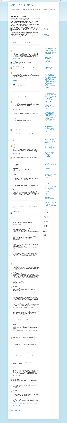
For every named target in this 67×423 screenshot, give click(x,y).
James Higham (15, 66)
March (46, 217)
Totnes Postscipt (47, 178)
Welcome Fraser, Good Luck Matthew (50, 52)
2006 (45, 224)
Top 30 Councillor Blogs (48, 125)
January (46, 220)
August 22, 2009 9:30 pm (16, 153)
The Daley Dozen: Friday (48, 68)
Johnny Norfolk (15, 211)
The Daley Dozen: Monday (49, 188)
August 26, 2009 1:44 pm (16, 387)
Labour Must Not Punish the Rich (49, 106)
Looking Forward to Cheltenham (49, 104)
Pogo (13, 71)
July (45, 212)
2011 (45, 28)
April (46, 216)
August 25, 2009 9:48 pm (16, 375)
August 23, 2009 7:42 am (16, 269)
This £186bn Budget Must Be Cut (49, 198)
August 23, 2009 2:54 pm (16, 340)
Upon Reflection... (47, 143)
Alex (13, 378)
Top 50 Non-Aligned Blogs (49, 67)
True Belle (14, 156)
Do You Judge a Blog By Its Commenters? (49, 183)
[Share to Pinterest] (26, 44)
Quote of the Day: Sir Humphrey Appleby (50, 96)
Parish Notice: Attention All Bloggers (50, 119)
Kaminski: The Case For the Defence (50, 157)
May (45, 215)
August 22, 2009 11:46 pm (16, 208)
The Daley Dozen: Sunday (49, 120)
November (46, 33)
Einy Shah (14, 92)
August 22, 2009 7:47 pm (16, 58)
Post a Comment (14, 407)
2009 (45, 30)
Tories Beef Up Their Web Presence (50, 211)
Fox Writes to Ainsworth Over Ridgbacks (50, 174)
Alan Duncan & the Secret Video (49, 146)
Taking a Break (47, 163)
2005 (45, 225)
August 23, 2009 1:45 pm (16, 333)
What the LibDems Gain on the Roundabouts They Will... (49, 114)
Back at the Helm (47, 162)
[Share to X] (24, 44)
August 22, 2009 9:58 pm (16, 171)
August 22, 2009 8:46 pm (16, 109)
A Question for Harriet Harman (49, 189)
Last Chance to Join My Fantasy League (50, 138)
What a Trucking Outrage (48, 175)
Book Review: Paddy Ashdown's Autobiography (49, 84)
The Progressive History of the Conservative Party (49, 38)
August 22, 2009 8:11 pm (16, 80)
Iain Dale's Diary (21, 5)
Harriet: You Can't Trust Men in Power (50, 205)
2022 (45, 27)
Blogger (37, 416)
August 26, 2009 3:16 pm (16, 405)
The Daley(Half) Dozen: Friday (49, 128)
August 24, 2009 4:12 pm (16, 348)
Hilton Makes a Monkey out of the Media (50, 53)
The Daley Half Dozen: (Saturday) (50, 61)
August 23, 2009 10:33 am (16, 283)
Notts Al (14, 286)
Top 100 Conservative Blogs (49, 47)
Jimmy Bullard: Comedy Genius (49, 112)
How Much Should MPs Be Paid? (49, 93)
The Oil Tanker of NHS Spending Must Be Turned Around (50, 78)
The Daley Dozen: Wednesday (49, 169)
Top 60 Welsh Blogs (48, 88)
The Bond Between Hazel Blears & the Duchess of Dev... (50, 154)
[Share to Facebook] (25, 44)
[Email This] (22, 44)
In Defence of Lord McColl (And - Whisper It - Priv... (49, 98)
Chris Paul (14, 390)
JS (45, 235)
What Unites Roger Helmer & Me (49, 152)
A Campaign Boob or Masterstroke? (50, 148)
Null (13, 100)
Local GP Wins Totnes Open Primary (50, 185)
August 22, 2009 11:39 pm (16, 199)
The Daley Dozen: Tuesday (49, 101)
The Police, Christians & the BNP (49, 147)
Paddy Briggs (15, 49)
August (46, 36)
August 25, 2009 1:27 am (16, 364)
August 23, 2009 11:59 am (16, 321)
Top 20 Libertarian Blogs (48, 131)
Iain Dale (46, 234)
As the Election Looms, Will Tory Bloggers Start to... (49, 60)
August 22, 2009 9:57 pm (16, 165)
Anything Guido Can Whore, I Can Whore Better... (50, 139)
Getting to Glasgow (47, 204)
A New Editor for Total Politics (49, 105)
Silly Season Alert (47, 197)
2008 (45, 221)
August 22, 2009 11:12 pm (16, 186)
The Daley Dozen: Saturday (49, 206)
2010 (45, 29)
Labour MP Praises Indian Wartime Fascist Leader (50, 156)
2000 (45, 229)
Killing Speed (47, 142)
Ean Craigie (14, 61)
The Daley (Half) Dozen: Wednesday (50, 85)
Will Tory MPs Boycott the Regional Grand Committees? (50, 209)
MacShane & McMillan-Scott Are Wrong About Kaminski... (50, 191)
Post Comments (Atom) (17, 410)
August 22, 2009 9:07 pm (16, 125)
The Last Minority (47, 151)
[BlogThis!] (23, 44)
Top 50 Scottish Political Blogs (49, 73)
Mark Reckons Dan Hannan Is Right (50, 54)
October (46, 34)
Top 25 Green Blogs (48, 57)
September (46, 35)
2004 (45, 226)
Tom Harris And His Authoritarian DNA (50, 66)
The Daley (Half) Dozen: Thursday (50, 141)
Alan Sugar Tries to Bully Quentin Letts (50, 164)
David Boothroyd (15, 144)
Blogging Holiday (47, 58)
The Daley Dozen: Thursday (49, 74)
